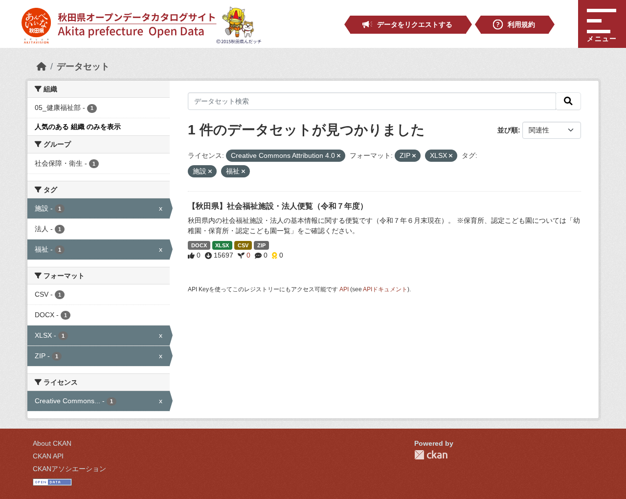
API (344, 289)
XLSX (222, 245)
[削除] (338, 156)
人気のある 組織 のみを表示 (78, 126)
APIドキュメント (385, 289)
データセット (83, 66)
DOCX (199, 245)
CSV (243, 245)
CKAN (430, 455)
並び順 (507, 130)
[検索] (568, 101)
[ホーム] (41, 66)
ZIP (261, 245)
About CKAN (52, 443)
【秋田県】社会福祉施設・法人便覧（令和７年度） (278, 206)
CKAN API (48, 456)
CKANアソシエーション (69, 469)
